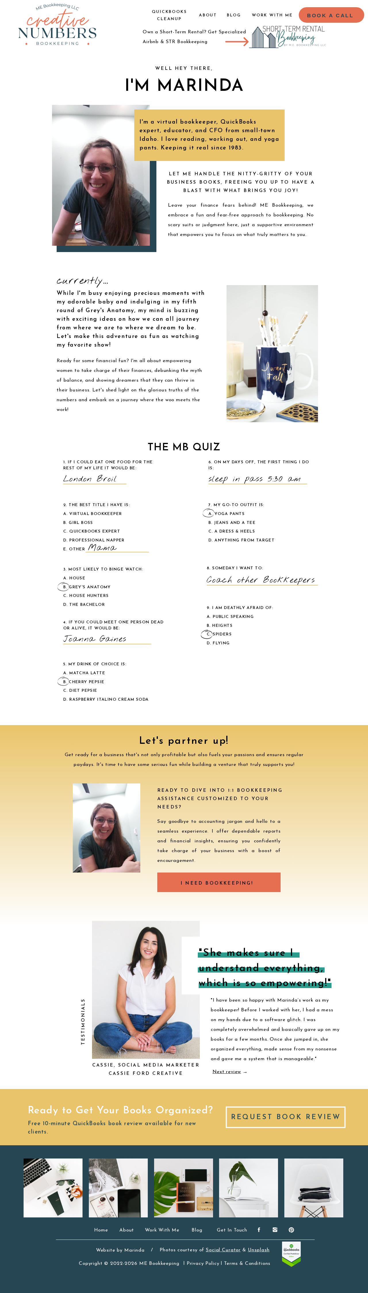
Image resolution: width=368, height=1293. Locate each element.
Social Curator (223, 1250)
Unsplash (259, 1250)
